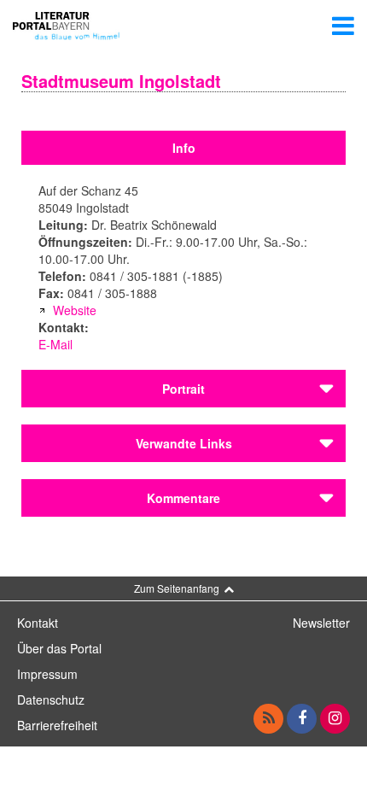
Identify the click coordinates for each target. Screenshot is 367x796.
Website (74, 310)
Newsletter (321, 622)
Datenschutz (50, 699)
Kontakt (37, 622)
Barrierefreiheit (57, 725)
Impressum (47, 673)
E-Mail (55, 344)
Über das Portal (59, 648)
